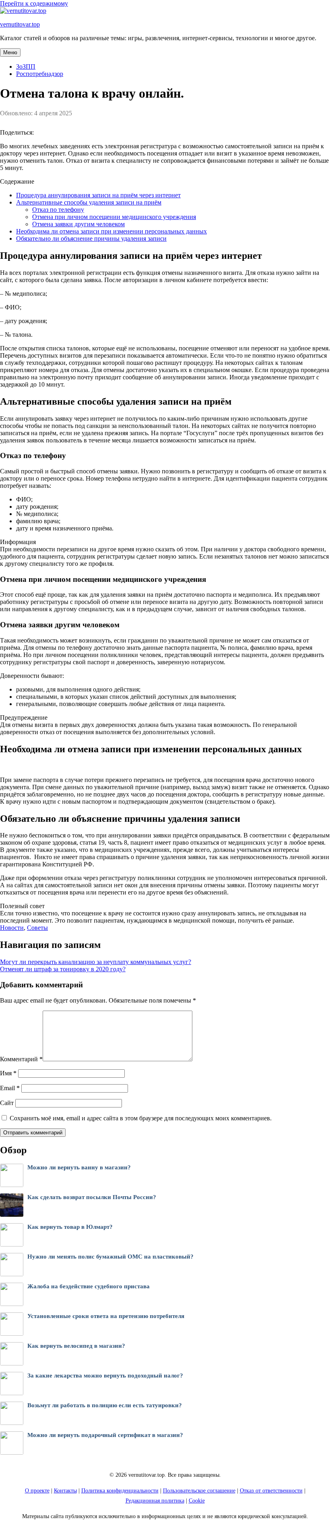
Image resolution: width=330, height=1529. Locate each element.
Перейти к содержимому (34, 3)
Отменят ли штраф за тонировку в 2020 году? (63, 969)
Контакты (65, 1491)
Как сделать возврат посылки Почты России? (91, 1197)
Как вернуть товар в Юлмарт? (70, 1227)
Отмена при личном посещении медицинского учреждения (114, 216)
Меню (10, 52)
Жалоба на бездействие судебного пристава (88, 1286)
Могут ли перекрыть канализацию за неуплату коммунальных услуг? (95, 961)
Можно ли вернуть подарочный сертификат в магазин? (105, 1435)
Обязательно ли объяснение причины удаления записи (91, 238)
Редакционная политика (155, 1501)
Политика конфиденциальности (120, 1491)
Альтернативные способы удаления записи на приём (88, 202)
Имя (8, 1073)
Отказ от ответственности (271, 1491)
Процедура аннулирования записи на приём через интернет (98, 195)
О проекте (37, 1491)
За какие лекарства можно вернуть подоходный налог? (105, 1375)
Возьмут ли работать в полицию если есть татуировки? (104, 1405)
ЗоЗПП (25, 66)
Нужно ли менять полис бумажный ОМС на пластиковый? (110, 1256)
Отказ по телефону (58, 209)
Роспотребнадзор (39, 73)
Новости (12, 927)
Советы (37, 927)
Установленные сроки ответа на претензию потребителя (105, 1316)
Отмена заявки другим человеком (78, 224)
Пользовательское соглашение (199, 1491)
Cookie (197, 1501)
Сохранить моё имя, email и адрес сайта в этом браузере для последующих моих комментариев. (141, 1118)
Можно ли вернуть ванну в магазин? (79, 1167)
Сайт (7, 1102)
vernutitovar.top (20, 24)
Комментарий (21, 1059)
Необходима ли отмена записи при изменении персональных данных (111, 231)
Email (10, 1088)
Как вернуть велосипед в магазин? (76, 1346)
